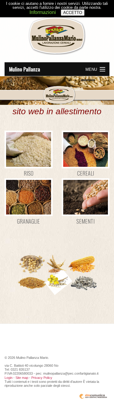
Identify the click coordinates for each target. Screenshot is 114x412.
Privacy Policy (41, 377)
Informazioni (42, 12)
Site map (22, 377)
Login (8, 377)
